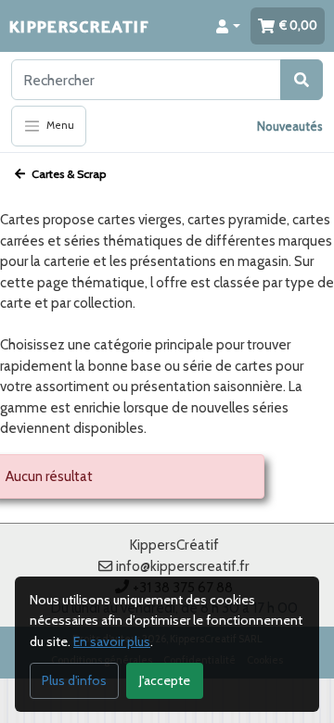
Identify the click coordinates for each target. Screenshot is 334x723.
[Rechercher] (301, 79)
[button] (228, 26)
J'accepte (164, 680)
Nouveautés (290, 126)
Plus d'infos (74, 680)
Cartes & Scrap (67, 174)
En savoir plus (111, 641)
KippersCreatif (78, 25)
